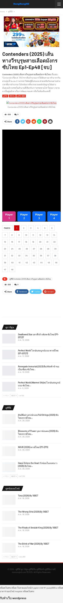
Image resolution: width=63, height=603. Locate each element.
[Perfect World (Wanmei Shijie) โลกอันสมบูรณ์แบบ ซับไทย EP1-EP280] (8, 387)
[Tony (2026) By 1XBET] (8, 500)
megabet (19, 591)
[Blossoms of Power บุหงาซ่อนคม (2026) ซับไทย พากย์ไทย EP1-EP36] (8, 435)
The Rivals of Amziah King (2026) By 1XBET (38, 527)
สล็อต (13, 588)
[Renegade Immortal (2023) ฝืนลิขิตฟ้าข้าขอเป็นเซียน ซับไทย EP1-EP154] (8, 371)
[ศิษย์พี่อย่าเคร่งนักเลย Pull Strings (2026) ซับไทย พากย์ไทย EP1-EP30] (8, 419)
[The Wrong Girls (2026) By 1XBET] (8, 516)
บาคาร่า (42, 588)
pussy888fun (52, 588)
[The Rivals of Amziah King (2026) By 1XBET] (8, 532)
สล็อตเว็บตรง (5, 588)
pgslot (36, 588)
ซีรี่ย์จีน (12, 96)
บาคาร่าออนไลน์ (7, 591)
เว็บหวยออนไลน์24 (25, 588)
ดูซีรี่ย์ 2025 (21, 96)
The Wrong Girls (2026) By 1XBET (33, 511)
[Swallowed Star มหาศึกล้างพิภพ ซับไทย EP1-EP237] (8, 339)
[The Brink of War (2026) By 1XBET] (8, 548)
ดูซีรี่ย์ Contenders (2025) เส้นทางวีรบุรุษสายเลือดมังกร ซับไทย (30, 279)
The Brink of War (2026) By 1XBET (33, 543)
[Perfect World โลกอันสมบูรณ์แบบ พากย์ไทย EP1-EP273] (8, 355)
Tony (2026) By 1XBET (28, 495)
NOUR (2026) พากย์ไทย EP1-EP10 (33, 447)
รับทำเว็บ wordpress (13, 598)
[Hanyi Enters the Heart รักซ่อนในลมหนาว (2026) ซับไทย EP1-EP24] (8, 467)
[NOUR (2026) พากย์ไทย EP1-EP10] (8, 451)
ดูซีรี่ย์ (5, 96)
